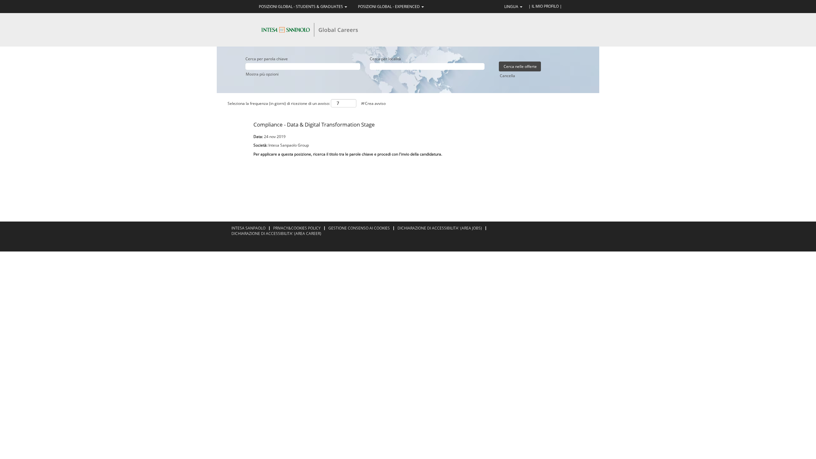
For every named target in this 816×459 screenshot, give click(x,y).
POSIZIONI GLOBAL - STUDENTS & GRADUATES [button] (301, 6)
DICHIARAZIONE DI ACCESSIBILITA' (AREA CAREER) (276, 233)
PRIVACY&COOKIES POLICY (297, 228)
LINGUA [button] (511, 6)
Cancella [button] (507, 75)
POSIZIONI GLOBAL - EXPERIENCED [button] (389, 6)
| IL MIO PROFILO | (545, 6)
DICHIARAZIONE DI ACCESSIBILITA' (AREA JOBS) (439, 228)
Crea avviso (375, 103)
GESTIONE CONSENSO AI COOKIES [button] (359, 228)
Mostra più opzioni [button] (262, 74)
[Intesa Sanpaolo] (309, 29)
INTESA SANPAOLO (248, 228)
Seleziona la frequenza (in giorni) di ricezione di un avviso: (279, 103)
